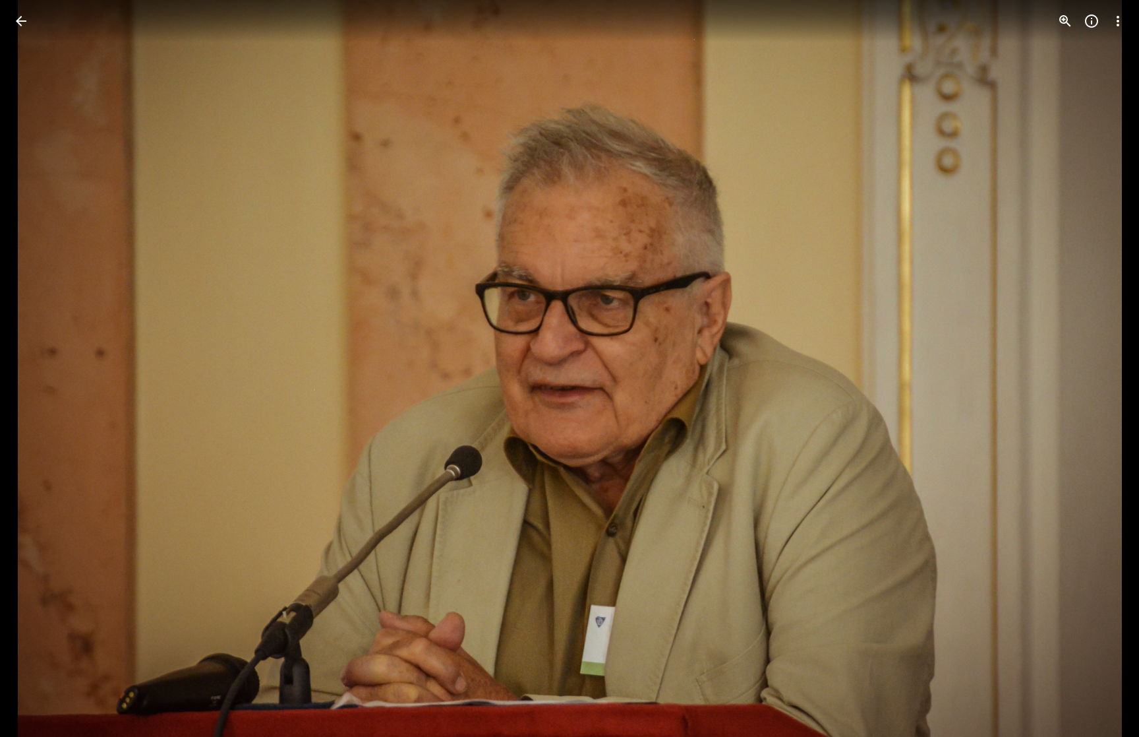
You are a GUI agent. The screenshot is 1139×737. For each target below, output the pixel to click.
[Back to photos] (21, 21)
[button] (36, 368)
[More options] (1118, 21)
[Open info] (1091, 21)
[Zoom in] (1065, 21)
